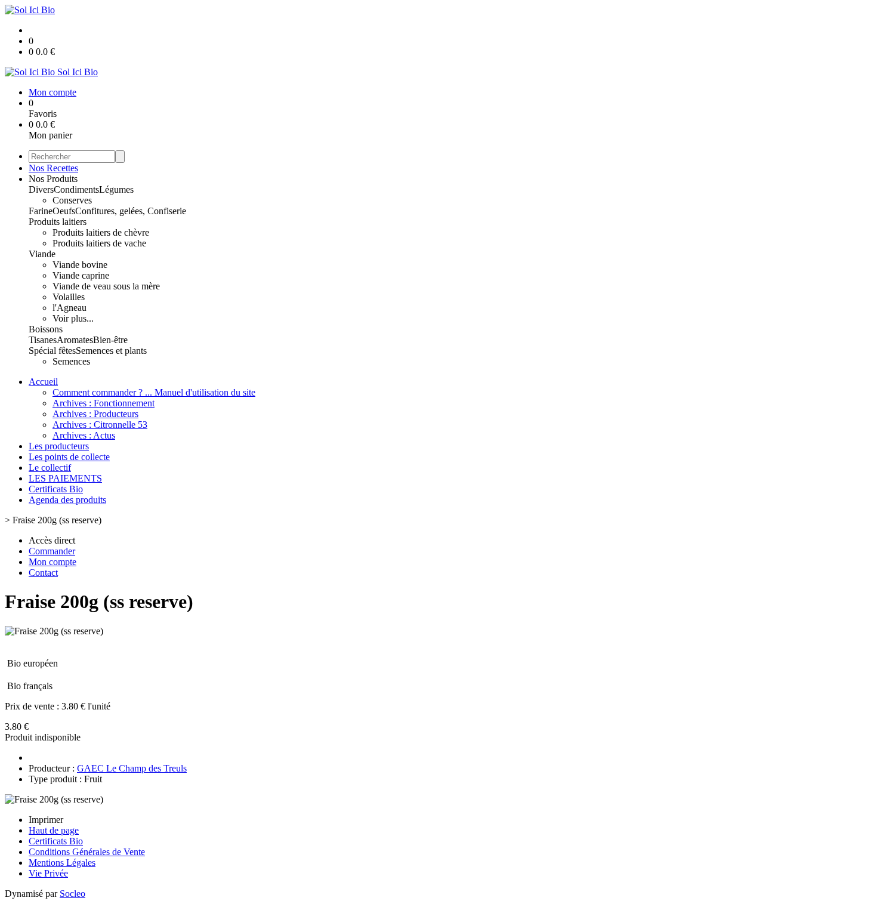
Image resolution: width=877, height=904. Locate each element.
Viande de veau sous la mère (106, 286)
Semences (71, 361)
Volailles (69, 297)
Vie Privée (48, 873)
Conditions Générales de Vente (87, 852)
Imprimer (46, 819)
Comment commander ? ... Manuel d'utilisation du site (154, 392)
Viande (42, 254)
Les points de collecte (69, 457)
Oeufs (64, 211)
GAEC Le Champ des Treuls (132, 768)
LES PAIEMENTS (65, 478)
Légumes (116, 189)
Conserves (72, 200)
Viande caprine (81, 275)
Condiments (76, 189)
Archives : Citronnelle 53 (100, 424)
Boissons (46, 329)
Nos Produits (53, 179)
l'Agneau (70, 308)
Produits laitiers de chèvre (101, 232)
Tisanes (43, 340)
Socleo (72, 893)
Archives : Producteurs (95, 414)
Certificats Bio (56, 489)
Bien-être (110, 340)
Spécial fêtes (52, 350)
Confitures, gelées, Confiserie (130, 211)
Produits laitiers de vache (99, 243)
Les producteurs (59, 446)
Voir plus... (73, 318)
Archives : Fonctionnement (104, 403)
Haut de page (54, 830)
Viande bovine (80, 265)
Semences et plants (111, 350)
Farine (41, 211)
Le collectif (50, 467)
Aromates (75, 340)
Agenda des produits (67, 500)
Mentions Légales (62, 862)
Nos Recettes (53, 168)
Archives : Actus (84, 435)
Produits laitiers (58, 222)
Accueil (43, 382)
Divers (41, 189)
